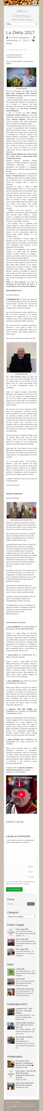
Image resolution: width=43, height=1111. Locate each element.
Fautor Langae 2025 (22, 929)
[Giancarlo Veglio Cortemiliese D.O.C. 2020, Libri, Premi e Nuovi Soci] (11, 1026)
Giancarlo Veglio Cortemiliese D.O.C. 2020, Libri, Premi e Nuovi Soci (25, 1025)
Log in (8, 1108)
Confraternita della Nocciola (22, 10)
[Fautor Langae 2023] (11, 952)
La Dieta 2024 (20, 979)
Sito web (31, 877)
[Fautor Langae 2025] (11, 932)
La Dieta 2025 (20, 969)
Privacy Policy (29, 1106)
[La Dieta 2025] (11, 972)
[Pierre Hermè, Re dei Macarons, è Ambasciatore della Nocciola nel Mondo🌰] (11, 1064)
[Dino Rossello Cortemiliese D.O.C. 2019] (11, 1040)
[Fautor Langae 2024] (11, 942)
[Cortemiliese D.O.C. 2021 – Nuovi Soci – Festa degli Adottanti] (11, 1012)
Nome (30, 867)
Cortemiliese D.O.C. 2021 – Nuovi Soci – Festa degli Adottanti (24, 1011)
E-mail (30, 872)
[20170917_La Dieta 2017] (15, 822)
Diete (9, 43)
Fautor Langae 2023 (22, 949)
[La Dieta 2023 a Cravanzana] (11, 992)
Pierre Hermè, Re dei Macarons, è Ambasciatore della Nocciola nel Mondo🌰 (24, 1063)
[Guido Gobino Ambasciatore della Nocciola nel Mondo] (11, 1086)
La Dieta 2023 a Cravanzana (25, 989)
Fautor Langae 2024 (22, 939)
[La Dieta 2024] (11, 982)
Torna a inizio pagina (13, 1102)
